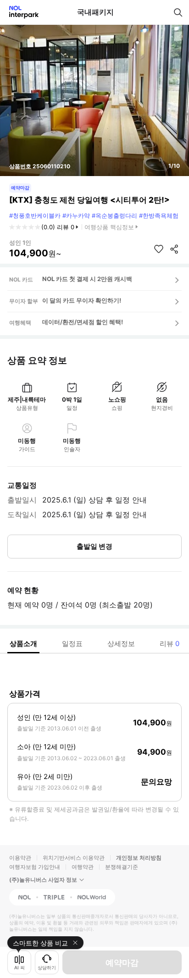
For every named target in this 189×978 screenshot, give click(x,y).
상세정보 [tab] (121, 643)
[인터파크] (20, 12)
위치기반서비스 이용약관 (74, 857)
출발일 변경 (94, 546)
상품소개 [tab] (23, 643)
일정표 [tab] (72, 643)
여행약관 (83, 866)
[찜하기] (158, 248)
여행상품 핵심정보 (109, 227)
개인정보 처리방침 (138, 857)
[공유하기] (174, 248)
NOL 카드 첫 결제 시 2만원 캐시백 (87, 278)
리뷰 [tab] (169, 643)
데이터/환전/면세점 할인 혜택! (82, 322)
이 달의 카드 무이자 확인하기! (81, 300)
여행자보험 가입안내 (34, 866)
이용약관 (20, 857)
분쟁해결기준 (121, 866)
